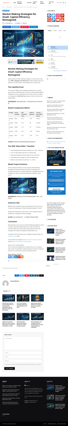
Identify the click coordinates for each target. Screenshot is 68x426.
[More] (22, 256)
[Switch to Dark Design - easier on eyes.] (65, 2)
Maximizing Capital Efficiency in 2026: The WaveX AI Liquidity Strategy (36, 305)
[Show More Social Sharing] (39, 27)
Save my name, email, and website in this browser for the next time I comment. (23, 364)
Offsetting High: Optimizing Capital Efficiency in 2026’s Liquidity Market (21, 324)
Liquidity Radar (35, 2)
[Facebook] (3, 63)
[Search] (63, 2)
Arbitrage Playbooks (19, 2)
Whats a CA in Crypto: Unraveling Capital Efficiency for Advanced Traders (60, 232)
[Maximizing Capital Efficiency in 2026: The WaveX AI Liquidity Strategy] (37, 297)
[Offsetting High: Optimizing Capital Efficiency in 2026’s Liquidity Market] (23, 316)
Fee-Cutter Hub (51, 2)
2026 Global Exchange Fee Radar (34, 239)
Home (14, 2)
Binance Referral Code (16, 270)
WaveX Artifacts (42, 2)
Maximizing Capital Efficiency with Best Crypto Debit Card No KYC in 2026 (60, 250)
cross (30, 160)
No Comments (18, 23)
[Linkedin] (15, 256)
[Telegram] (3, 75)
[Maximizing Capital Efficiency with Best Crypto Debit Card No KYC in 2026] (50, 249)
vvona (14, 423)
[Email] (3, 78)
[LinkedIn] (3, 69)
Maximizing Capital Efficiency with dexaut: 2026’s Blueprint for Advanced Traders (55, 123)
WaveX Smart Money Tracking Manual (21, 241)
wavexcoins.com (12, 236)
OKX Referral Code (6, 270)
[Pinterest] (3, 72)
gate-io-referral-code (62, 423)
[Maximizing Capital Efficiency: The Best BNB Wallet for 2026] (50, 258)
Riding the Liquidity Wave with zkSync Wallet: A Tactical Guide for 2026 (60, 241)
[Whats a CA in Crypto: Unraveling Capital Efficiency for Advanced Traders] (50, 231)
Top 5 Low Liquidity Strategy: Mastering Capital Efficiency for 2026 (22, 305)
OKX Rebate (23, 270)
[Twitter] (3, 66)
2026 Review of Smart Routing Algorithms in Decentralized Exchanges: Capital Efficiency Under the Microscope (8, 307)
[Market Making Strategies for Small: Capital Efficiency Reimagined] (23, 43)
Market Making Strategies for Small (10, 268)
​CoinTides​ (29, 2)
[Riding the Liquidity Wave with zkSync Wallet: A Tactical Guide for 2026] (50, 241)
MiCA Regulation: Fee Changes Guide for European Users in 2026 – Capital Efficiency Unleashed (37, 324)
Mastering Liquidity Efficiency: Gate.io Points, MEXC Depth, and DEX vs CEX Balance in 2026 (8, 324)
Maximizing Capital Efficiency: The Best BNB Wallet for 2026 (60, 258)
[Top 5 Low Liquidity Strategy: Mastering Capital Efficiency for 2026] (23, 297)
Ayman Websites (9, 23)
